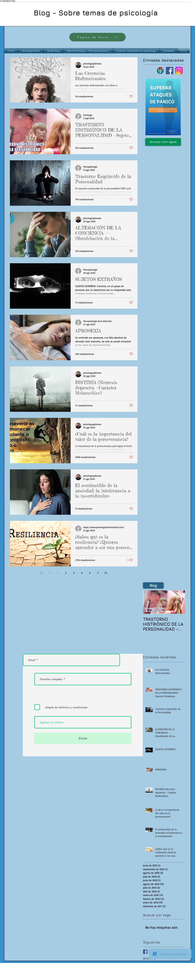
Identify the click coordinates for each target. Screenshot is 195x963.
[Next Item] (179, 602)
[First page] (41, 572)
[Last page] (105, 572)
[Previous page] (49, 572)
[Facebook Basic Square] (145, 952)
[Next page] (97, 572)
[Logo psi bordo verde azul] (160, 70)
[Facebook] (169, 70)
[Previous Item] (149, 602)
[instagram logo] (179, 70)
